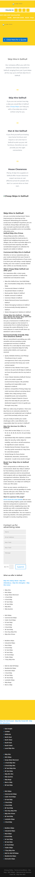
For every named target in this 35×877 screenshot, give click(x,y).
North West (8, 740)
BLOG (27, 17)
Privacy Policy (8, 870)
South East (8, 742)
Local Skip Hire (9, 748)
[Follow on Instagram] (24, 10)
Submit (20, 567)
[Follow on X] (20, 10)
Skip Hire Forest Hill (21, 721)
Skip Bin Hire (9, 774)
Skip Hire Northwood (7, 721)
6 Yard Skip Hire (10, 765)
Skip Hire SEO (20, 874)
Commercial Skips (11, 794)
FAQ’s (32, 17)
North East (8, 737)
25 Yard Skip (9, 771)
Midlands (8, 734)
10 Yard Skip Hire (10, 768)
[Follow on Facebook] (16, 10)
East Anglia (8, 728)
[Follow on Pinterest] (28, 10)
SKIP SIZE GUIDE (18, 17)
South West (8, 745)
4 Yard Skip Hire (10, 763)
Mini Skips (8, 757)
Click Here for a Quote (16, 40)
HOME (9, 17)
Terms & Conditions (20, 870)
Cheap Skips (14, 106)
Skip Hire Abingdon (18, 583)
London (7, 731)
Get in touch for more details (13, 499)
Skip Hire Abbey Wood (11, 581)
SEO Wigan (11, 872)
